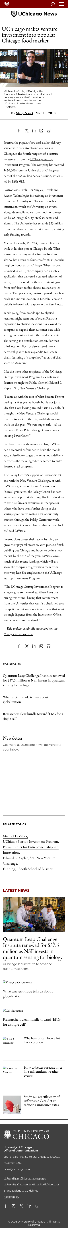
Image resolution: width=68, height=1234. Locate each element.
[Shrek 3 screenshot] (12, 1046)
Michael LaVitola (15, 836)
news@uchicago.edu (17, 1169)
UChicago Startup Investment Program (31, 841)
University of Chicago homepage (25, 1178)
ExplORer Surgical (32, 190)
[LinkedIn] (34, 130)
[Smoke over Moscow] (12, 1075)
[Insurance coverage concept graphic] (12, 1105)
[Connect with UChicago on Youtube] (37, 1206)
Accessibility (11, 1196)
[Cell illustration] (34, 1010)
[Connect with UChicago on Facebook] (6, 1206)
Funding (9, 868)
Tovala (49, 190)
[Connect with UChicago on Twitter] (21, 1206)
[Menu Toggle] (61, 5)
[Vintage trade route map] (34, 982)
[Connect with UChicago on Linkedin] (29, 1206)
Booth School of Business (35, 868)
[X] (27, 130)
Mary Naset (24, 113)
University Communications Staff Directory (31, 1184)
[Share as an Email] (41, 130)
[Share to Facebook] (19, 130)
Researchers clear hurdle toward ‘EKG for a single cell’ (33, 716)
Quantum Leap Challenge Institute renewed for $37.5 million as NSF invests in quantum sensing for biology (34, 680)
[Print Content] (48, 130)
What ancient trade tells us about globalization (25, 699)
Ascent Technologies (16, 195)
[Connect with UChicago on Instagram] (13, 1206)
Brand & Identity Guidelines (21, 1190)
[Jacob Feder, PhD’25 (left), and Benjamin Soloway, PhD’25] (34, 914)
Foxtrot (8, 142)
